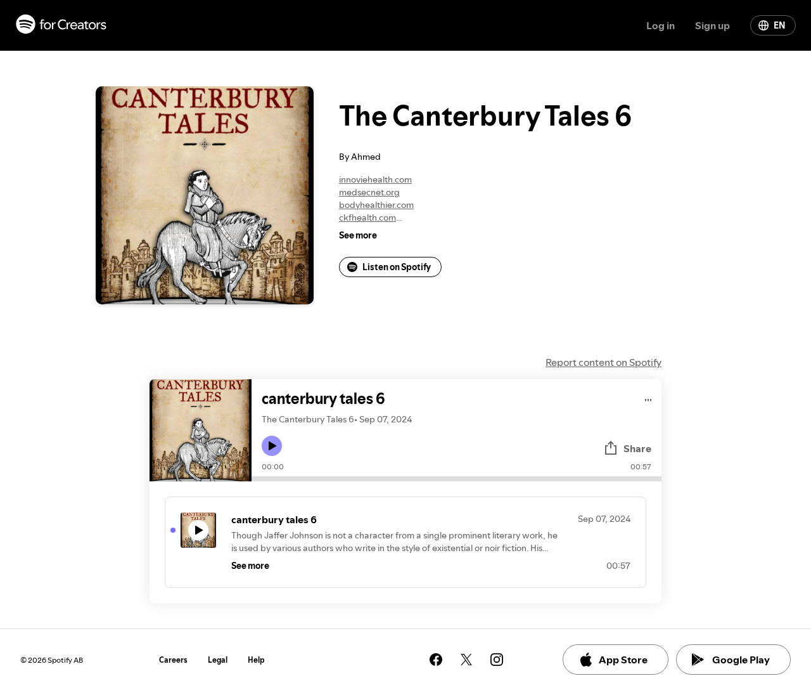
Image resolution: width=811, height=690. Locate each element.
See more (358, 235)
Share (637, 448)
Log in (660, 25)
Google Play (741, 660)
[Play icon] (272, 446)
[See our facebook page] (436, 659)
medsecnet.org (369, 192)
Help (256, 659)
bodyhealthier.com (376, 205)
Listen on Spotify (396, 267)
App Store (623, 660)
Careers (173, 659)
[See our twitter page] (466, 659)
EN (779, 25)
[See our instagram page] (496, 659)
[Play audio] (648, 397)
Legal (217, 659)
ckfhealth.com (367, 217)
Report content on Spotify (603, 362)
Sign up (712, 25)
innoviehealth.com (375, 179)
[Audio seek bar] (456, 478)
